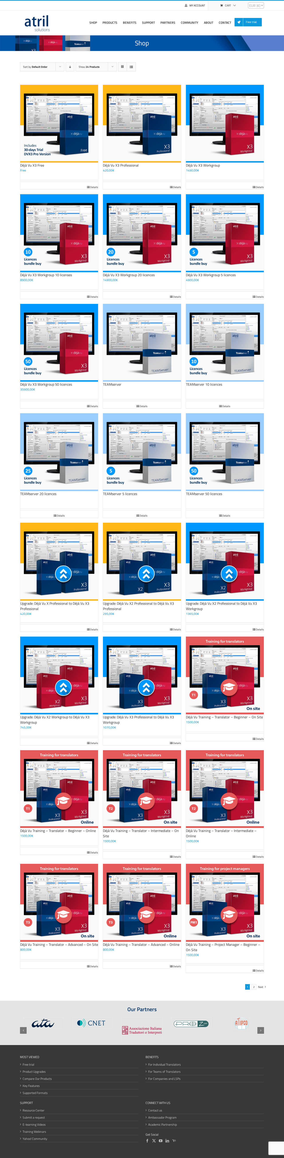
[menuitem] (250, 22)
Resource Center (33, 1110)
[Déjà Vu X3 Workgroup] (225, 124)
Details (94, 187)
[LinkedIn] (167, 1140)
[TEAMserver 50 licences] (225, 452)
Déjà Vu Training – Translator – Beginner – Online (58, 830)
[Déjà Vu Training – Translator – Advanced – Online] (142, 903)
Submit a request (34, 1117)
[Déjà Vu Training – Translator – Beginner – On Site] (225, 675)
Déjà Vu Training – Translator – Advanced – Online (141, 944)
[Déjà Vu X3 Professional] (142, 124)
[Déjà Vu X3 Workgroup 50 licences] (59, 343)
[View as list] (131, 66)
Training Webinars (34, 1131)
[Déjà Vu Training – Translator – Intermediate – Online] (225, 789)
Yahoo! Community (35, 1138)
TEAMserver (112, 384)
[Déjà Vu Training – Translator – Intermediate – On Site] (142, 789)
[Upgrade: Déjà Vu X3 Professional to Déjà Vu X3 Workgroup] (142, 675)
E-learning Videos (34, 1124)
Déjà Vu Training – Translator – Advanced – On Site (59, 944)
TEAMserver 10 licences (204, 384)
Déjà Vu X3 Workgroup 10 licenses (46, 275)
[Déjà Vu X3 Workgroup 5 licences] (225, 233)
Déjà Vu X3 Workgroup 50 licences (46, 384)
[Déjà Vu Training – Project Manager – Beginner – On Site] (225, 903)
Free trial (28, 1064)
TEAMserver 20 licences (38, 493)
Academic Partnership (162, 1124)
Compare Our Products (37, 1078)
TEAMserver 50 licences (204, 493)
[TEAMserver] (142, 343)
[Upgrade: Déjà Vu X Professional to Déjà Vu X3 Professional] (59, 561)
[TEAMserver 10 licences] (225, 343)
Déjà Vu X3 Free (32, 165)
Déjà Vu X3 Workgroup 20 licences (129, 275)
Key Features (31, 1085)
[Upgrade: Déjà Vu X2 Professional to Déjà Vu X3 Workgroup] (225, 561)
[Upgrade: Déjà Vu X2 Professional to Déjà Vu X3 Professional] (142, 561)
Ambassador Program (162, 1117)
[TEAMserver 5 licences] (142, 452)
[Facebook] (147, 1140)
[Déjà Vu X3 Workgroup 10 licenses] (59, 233)
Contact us (155, 1110)
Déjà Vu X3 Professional (121, 165)
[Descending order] (70, 66)
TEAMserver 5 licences (120, 493)
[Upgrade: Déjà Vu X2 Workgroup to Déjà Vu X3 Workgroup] (59, 675)
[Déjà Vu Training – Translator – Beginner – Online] (59, 789)
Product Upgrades (34, 1071)
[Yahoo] (174, 1140)
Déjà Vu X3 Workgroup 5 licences (211, 275)
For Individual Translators (164, 1064)
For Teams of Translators (164, 1071)
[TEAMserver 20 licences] (59, 452)
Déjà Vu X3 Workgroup (203, 165)
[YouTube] (160, 1140)
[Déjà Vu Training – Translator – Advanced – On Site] (59, 903)
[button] (23, 1030)
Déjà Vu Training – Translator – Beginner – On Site (224, 717)
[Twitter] (154, 1140)
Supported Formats (35, 1092)
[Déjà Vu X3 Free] (59, 124)
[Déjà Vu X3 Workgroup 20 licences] (142, 233)
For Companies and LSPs (164, 1078)
